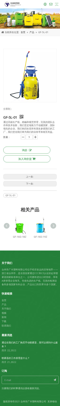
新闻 (4, 317)
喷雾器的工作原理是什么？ (16, 358)
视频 (4, 312)
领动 (54, 401)
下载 (4, 321)
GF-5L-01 (11, 195)
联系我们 (6, 325)
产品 (4, 304)
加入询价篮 (25, 159)
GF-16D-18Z (19, 236)
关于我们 (6, 308)
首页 (4, 300)
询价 (24, 150)
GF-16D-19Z (40, 236)
